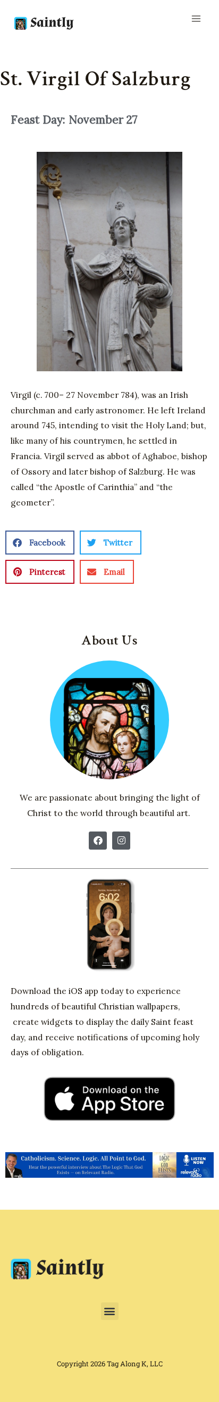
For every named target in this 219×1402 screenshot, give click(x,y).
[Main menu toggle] (196, 18)
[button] (39, 543)
